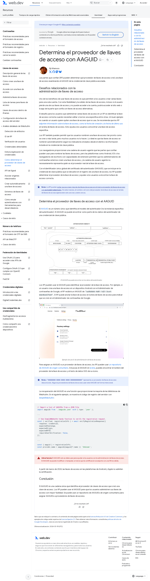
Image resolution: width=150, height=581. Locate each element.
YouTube (138, 547)
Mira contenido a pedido (71, 25)
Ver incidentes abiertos (113, 548)
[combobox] (100, 3)
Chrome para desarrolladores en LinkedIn (140, 552)
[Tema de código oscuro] (124, 404)
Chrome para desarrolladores (127, 545)
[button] (16, 120)
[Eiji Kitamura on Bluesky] (60, 72)
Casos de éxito (125, 559)
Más (68, 3)
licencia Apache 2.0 (68, 519)
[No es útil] (122, 45)
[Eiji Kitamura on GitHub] (53, 72)
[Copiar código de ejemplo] (127, 404)
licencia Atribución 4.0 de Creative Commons (106, 517)
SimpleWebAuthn (46, 398)
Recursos (36, 3)
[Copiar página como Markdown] (108, 60)
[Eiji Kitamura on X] (50, 72)
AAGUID (44, 209)
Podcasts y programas (126, 565)
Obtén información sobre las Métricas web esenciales (67, 15)
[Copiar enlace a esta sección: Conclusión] (55, 479)
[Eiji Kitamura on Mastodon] (57, 72)
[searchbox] (16, 22)
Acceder (143, 3)
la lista (92, 368)
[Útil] (118, 45)
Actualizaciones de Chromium (127, 552)
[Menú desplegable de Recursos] (43, 2)
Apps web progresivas (117, 15)
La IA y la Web (8, 15)
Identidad (98, 15)
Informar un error (112, 542)
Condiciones (39, 576)
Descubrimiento (55, 3)
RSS (136, 558)
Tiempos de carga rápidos (29, 15)
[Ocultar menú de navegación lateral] (28, 576)
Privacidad (50, 576)
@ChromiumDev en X (140, 542)
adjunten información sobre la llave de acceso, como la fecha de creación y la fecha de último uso (81, 124)
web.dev (42, 46)
